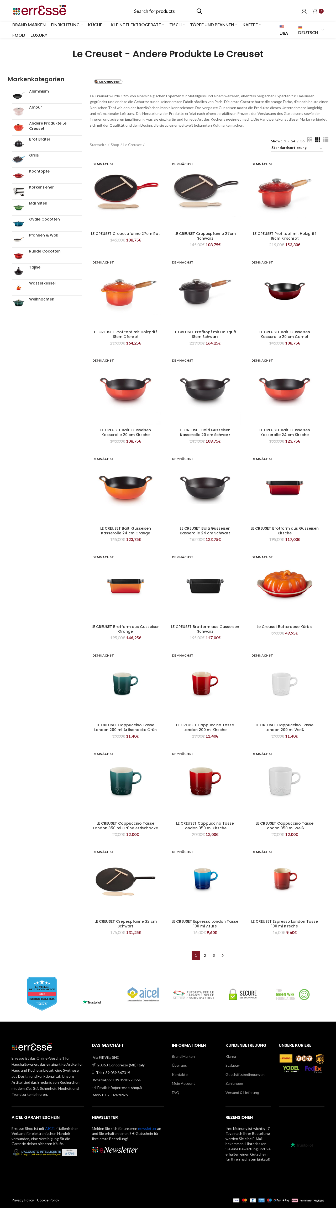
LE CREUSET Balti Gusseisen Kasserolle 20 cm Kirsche (125, 432)
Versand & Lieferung (242, 1092)
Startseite (98, 144)
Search (199, 11)
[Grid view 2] (309, 139)
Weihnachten (41, 299)
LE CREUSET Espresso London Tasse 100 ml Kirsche (284, 924)
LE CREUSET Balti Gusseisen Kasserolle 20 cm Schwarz (205, 432)
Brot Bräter (39, 139)
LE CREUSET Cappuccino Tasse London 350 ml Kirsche (205, 826)
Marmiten (38, 203)
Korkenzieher (41, 187)
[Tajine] (18, 271)
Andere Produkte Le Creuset (47, 126)
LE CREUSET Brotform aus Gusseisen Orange (126, 629)
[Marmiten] (18, 207)
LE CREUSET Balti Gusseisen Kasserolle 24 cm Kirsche (284, 432)
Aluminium (39, 91)
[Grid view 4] (325, 139)
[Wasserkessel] (18, 287)
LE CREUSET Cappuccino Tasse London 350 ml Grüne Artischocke (125, 826)
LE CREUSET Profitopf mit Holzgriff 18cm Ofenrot (125, 334)
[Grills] (18, 159)
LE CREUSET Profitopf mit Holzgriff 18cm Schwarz (205, 334)
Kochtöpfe (39, 171)
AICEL (50, 1128)
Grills (34, 155)
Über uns (179, 1065)
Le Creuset (132, 144)
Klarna (230, 1056)
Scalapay (232, 1065)
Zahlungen (234, 1083)
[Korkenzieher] (18, 191)
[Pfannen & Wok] (18, 239)
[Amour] (18, 111)
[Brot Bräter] (18, 143)
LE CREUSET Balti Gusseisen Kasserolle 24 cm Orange (125, 531)
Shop (115, 144)
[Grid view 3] (317, 139)
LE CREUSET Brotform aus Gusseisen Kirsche (285, 531)
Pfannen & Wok (43, 235)
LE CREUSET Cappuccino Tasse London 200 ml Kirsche (205, 727)
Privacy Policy (23, 1200)
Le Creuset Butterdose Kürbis (284, 626)
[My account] (304, 11)
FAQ (175, 1092)
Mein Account (183, 1083)
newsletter (147, 1128)
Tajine (34, 267)
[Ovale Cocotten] (18, 223)
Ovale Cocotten (44, 219)
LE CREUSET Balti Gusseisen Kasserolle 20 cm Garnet (284, 334)
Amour (35, 107)
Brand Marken (183, 1056)
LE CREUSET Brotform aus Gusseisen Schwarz (205, 629)
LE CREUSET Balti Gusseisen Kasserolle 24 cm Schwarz (205, 531)
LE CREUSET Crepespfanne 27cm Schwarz (205, 236)
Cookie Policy (48, 1200)
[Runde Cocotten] (18, 255)
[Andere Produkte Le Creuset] (18, 127)
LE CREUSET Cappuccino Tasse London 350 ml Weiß (284, 826)
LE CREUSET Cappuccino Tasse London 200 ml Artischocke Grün (125, 727)
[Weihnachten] (18, 303)
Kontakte (180, 1074)
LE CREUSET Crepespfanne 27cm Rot (125, 233)
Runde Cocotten (45, 251)
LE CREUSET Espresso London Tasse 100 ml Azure (205, 924)
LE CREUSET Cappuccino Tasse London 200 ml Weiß (284, 727)
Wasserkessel (42, 283)
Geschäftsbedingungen (245, 1074)
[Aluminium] (18, 95)
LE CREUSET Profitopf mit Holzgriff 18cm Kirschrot (284, 236)
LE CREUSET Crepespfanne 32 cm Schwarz (125, 924)
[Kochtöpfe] (18, 175)
